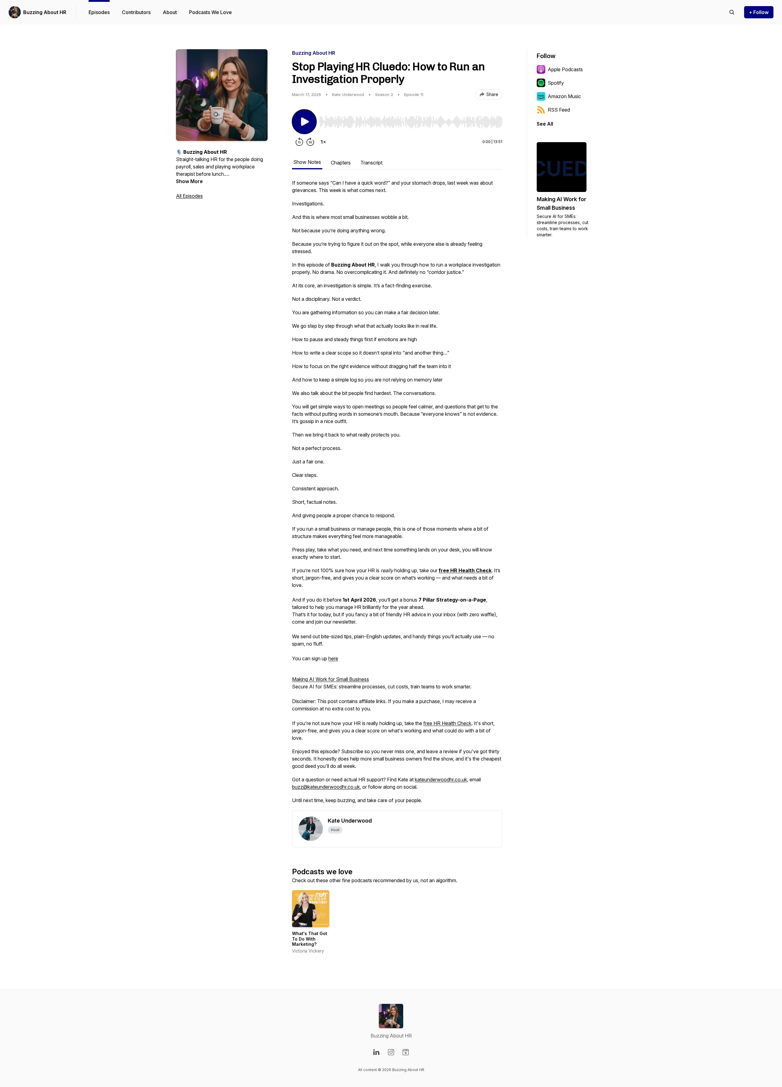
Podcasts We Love (210, 12)
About (170, 12)
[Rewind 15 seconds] (299, 142)
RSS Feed (559, 110)
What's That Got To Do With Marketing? (309, 939)
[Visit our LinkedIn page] (376, 1052)
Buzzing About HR (44, 12)
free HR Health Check (447, 723)
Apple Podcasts (565, 69)
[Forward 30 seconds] (310, 142)
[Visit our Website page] (406, 1052)
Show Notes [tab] (307, 162)
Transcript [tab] (371, 163)
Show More (189, 181)
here (333, 658)
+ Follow (759, 12)
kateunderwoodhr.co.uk (441, 779)
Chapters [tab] (341, 163)
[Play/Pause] (304, 121)
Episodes (99, 12)
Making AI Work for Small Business (330, 679)
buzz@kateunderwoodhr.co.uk (326, 787)
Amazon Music (564, 96)
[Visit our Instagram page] (391, 1052)
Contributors (136, 12)
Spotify (556, 83)
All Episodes (189, 196)
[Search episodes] (731, 12)
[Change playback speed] (323, 142)
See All (545, 124)
